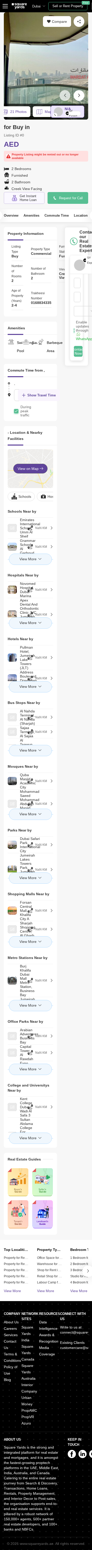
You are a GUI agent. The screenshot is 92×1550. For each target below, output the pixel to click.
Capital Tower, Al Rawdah (10, 1053)
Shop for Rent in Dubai (53, 1270)
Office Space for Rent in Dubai (58, 1258)
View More (12, 1291)
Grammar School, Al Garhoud (10, 547)
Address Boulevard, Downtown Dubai (10, 678)
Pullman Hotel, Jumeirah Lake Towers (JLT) (10, 657)
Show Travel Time (41, 395)
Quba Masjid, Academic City (10, 781)
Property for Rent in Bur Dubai (24, 1276)
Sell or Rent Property (69, 5)
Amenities (31, 215)
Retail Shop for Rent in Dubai (57, 1276)
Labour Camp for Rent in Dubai (58, 1282)
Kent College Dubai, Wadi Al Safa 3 (10, 1107)
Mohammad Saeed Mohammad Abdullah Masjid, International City (10, 803)
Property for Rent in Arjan (21, 1270)
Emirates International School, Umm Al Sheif (10, 528)
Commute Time (56, 215)
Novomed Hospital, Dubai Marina (10, 590)
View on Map (29, 469)
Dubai (36, 6)
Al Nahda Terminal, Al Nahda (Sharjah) (10, 717)
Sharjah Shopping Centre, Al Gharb (10, 929)
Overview (11, 215)
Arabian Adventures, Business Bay (10, 1036)
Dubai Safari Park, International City (10, 845)
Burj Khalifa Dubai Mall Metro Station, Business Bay (10, 980)
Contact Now (78, 351)
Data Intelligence (48, 1325)
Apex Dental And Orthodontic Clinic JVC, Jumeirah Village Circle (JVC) (10, 614)
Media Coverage (47, 1351)
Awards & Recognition (48, 1338)
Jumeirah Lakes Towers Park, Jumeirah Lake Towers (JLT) (10, 869)
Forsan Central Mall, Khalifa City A (10, 910)
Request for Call (71, 198)
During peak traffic (25, 411)
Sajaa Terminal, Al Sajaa (10, 732)
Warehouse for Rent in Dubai (57, 1264)
